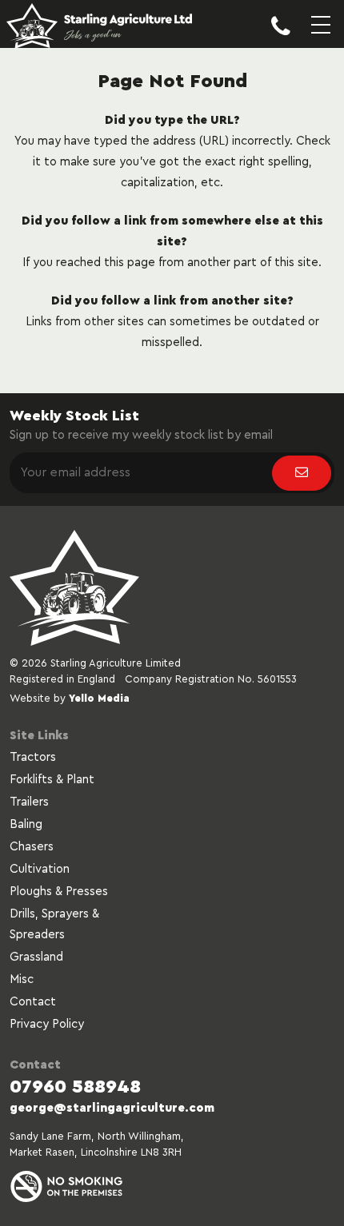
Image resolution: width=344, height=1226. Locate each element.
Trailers (29, 802)
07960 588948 (75, 1087)
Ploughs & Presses (59, 892)
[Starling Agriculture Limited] (99, 27)
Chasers (32, 847)
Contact (33, 1002)
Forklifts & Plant (52, 780)
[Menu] (320, 38)
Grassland (36, 957)
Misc (22, 979)
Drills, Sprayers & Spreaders (54, 924)
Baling (26, 824)
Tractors (33, 757)
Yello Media (99, 698)
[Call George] (280, 38)
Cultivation (40, 869)
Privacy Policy (47, 1024)
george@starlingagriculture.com (112, 1108)
